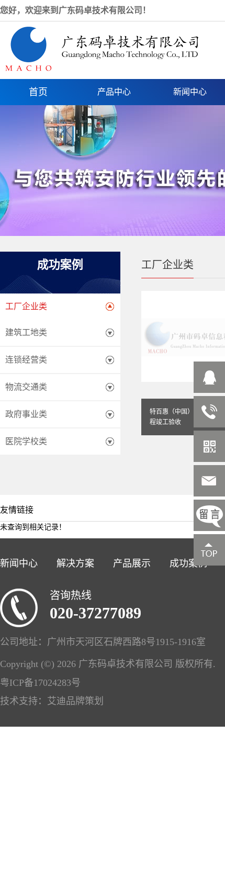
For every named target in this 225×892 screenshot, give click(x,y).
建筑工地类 (26, 332)
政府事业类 (26, 414)
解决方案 (75, 563)
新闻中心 (19, 563)
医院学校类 (26, 441)
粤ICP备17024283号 (40, 683)
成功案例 (188, 563)
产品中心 (114, 91)
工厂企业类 (26, 306)
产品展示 (132, 563)
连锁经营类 (26, 359)
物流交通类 (26, 386)
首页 (38, 92)
